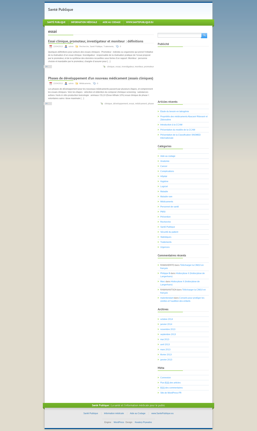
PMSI (162, 212)
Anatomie (164, 161)
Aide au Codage (111, 22)
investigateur (128, 66)
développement (120, 103)
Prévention (165, 217)
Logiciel (164, 186)
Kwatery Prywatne (143, 422)
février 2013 (166, 354)
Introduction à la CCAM (171, 124)
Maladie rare (166, 196)
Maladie (164, 191)
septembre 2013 (168, 334)
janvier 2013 (166, 359)
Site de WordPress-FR (170, 393)
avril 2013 (165, 344)
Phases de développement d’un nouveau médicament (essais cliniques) (100, 78)
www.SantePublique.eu (140, 22)
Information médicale (84, 22)
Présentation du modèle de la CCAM (177, 130)
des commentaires (171, 388)
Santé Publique (60, 10)
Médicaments (85, 83)
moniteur (139, 66)
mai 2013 (164, 339)
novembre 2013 (167, 329)
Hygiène (164, 181)
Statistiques (165, 237)
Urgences (165, 247)
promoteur (149, 66)
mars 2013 (165, 349)
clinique (111, 66)
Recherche (84, 46)
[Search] (204, 35)
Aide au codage (167, 156)
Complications (167, 171)
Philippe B (165, 273)
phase (151, 103)
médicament (141, 103)
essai (118, 66)
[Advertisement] (141, 10)
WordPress (119, 422)
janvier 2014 (166, 324)
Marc (162, 281)
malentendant (166, 298)
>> (46, 66)
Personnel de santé (169, 206)
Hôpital (163, 176)
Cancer (163, 166)
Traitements (108, 46)
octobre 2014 (166, 319)
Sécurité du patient (169, 232)
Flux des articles (170, 382)
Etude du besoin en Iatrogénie (174, 111)
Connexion (165, 377)
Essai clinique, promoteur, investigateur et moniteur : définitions (95, 41)
